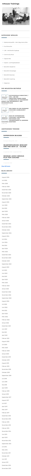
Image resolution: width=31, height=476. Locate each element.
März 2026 (5, 183)
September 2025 (6, 199)
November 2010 (6, 468)
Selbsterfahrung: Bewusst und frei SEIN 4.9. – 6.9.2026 (15, 145)
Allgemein (7, 83)
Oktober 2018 (6, 372)
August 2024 (5, 236)
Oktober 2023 (6, 261)
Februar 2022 (6, 319)
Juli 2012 (4, 446)
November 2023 (6, 258)
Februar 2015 (5, 428)
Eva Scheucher (8, 46)
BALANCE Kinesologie (10, 70)
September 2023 (6, 264)
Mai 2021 (4, 332)
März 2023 (5, 282)
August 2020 (5, 341)
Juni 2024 (4, 242)
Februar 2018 (5, 391)
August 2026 (5, 177)
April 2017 (4, 406)
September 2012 (6, 443)
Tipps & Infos (7, 58)
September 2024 (6, 233)
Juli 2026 (4, 180)
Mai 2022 (4, 310)
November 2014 (6, 431)
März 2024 (5, 251)
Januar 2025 (5, 220)
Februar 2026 (6, 186)
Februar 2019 (5, 366)
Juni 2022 (4, 307)
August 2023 (5, 267)
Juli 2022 (4, 304)
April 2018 (5, 388)
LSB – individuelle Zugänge (11, 50)
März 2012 (5, 450)
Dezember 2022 (6, 292)
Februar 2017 (5, 412)
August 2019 (5, 363)
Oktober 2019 (6, 360)
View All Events (5, 166)
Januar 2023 (5, 289)
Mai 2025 (4, 208)
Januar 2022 (5, 323)
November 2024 (6, 227)
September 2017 (6, 397)
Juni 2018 (4, 381)
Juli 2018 (4, 378)
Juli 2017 (4, 403)
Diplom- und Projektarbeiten (12, 62)
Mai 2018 (4, 385)
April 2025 (5, 211)
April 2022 (5, 313)
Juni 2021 (4, 329)
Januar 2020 (5, 354)
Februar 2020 (6, 350)
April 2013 (4, 437)
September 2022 (6, 298)
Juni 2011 (4, 459)
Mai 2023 (4, 276)
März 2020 (5, 347)
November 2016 (6, 419)
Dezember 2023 (6, 254)
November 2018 (6, 369)
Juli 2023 (4, 270)
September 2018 (6, 375)
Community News (9, 54)
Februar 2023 (6, 285)
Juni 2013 (4, 434)
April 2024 (5, 248)
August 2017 (5, 400)
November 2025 (6, 192)
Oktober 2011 (5, 456)
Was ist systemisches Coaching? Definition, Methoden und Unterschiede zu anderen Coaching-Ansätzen (14, 118)
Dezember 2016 (6, 415)
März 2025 (5, 214)
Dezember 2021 (6, 326)
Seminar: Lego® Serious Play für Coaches (13, 156)
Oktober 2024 (6, 230)
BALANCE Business (9, 75)
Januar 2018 (5, 394)
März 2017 (5, 409)
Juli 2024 (4, 239)
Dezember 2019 (6, 357)
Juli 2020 (4, 344)
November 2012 (6, 440)
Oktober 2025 (6, 196)
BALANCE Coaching (9, 79)
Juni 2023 (4, 273)
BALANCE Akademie (9, 66)
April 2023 (5, 279)
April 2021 (4, 335)
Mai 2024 (4, 245)
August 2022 (5, 301)
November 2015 (6, 425)
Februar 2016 (5, 422)
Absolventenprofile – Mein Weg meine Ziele (16, 42)
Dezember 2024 (6, 223)
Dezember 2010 (6, 465)
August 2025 (5, 202)
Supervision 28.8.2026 (12, 135)
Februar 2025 (6, 217)
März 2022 (5, 316)
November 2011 (6, 453)
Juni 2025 (4, 205)
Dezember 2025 (6, 189)
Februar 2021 (5, 338)
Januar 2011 (5, 462)
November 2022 (6, 295)
